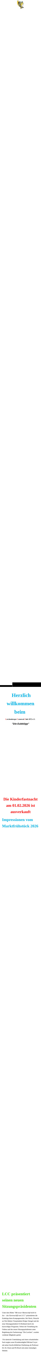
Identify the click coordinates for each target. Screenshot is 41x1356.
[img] (20, 348)
